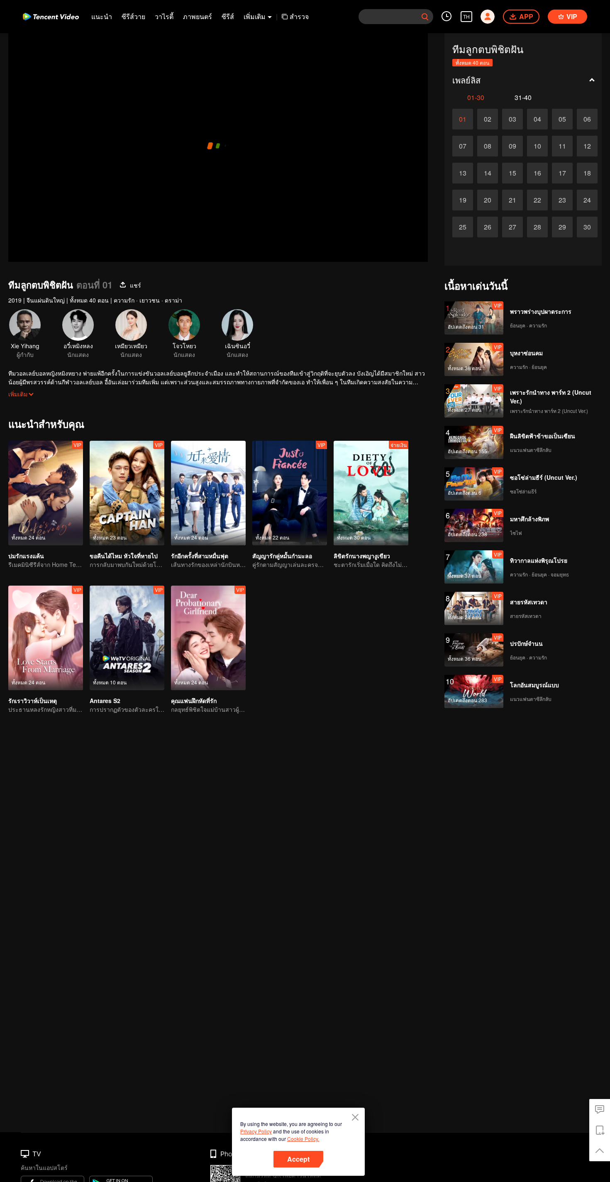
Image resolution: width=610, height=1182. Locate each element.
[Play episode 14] (487, 173)
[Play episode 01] (462, 119)
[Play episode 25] (462, 227)
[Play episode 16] (537, 173)
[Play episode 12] (587, 146)
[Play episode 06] (587, 119)
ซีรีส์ (228, 16)
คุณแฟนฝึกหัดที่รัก (194, 700)
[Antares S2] (127, 638)
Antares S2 (105, 700)
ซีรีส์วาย (133, 16)
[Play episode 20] (487, 200)
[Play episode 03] (512, 119)
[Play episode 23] (562, 200)
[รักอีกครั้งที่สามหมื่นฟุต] (208, 493)
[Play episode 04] (537, 119)
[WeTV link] (51, 16)
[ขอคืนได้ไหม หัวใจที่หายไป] (127, 493)
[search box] (425, 17)
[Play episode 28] (537, 227)
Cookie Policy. (303, 1138)
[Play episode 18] (587, 173)
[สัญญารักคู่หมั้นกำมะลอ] (289, 493)
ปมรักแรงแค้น (26, 556)
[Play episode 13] (462, 173)
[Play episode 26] (487, 227)
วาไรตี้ (164, 16)
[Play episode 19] (462, 200)
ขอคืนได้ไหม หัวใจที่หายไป (124, 556)
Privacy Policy (256, 1131)
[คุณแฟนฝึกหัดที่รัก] (208, 638)
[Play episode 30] (587, 227)
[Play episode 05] (562, 119)
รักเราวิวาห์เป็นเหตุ (32, 700)
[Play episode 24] (587, 200)
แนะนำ (101, 16)
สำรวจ (299, 16)
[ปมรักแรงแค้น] (45, 493)
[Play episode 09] (512, 146)
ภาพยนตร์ (197, 16)
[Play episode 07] (462, 146)
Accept (298, 1159)
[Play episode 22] (537, 200)
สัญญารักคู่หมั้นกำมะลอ (282, 556)
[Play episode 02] (487, 119)
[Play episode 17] (562, 173)
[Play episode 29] (562, 227)
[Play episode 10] (537, 146)
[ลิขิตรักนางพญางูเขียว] (371, 493)
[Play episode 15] (512, 173)
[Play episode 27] (512, 227)
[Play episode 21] (512, 200)
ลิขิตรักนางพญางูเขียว (362, 556)
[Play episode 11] (562, 146)
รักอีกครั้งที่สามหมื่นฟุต (199, 556)
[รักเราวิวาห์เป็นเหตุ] (45, 638)
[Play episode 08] (487, 146)
